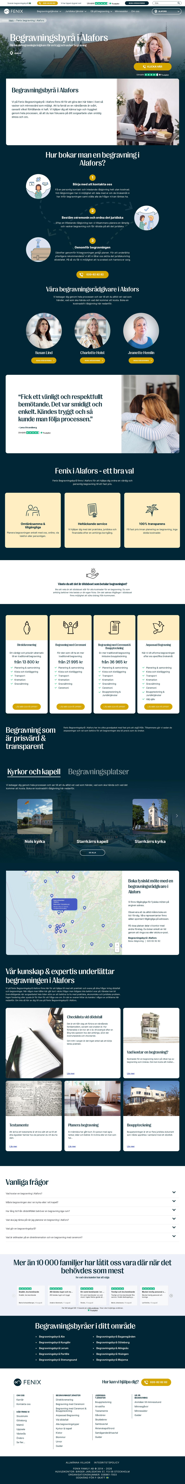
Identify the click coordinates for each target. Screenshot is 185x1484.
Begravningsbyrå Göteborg (113, 1342)
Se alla (97, 852)
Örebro (20, 1438)
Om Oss (20, 1395)
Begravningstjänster (68, 1395)
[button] (177, 815)
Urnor (59, 1441)
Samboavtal (101, 1424)
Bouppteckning (103, 1402)
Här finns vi (22, 1412)
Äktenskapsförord (104, 1428)
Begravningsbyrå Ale (52, 1336)
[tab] (34, 772)
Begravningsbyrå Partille (54, 1354)
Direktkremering (64, 1399)
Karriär (20, 1399)
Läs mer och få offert (27, 707)
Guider (59, 1446)
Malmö (20, 1425)
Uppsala (20, 1429)
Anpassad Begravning (67, 1415)
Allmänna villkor (78, 1462)
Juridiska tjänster (100, 1396)
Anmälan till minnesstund (148, 1402)
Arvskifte (100, 1406)
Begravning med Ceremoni (70, 1404)
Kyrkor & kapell (64, 1428)
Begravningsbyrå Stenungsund (58, 1359)
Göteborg (21, 1420)
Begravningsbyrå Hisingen (112, 1354)
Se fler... (20, 1442)
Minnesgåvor (141, 1406)
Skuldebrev (101, 1419)
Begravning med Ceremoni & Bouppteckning (71, 1409)
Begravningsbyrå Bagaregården (116, 1336)
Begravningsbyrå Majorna (112, 1359)
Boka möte (56, 904)
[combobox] (166, 11)
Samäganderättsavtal (106, 1432)
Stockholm (22, 1416)
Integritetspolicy (106, 1462)
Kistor (59, 1432)
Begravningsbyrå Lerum (53, 1348)
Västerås (21, 1433)
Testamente (101, 1411)
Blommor (61, 1437)
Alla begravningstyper (67, 1424)
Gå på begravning (141, 1396)
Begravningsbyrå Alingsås (112, 1348)
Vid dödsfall (62, 1419)
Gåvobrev (100, 1415)
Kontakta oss (23, 1404)
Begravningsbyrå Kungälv (54, 1342)
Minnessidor (141, 1411)
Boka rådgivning (137, 3)
